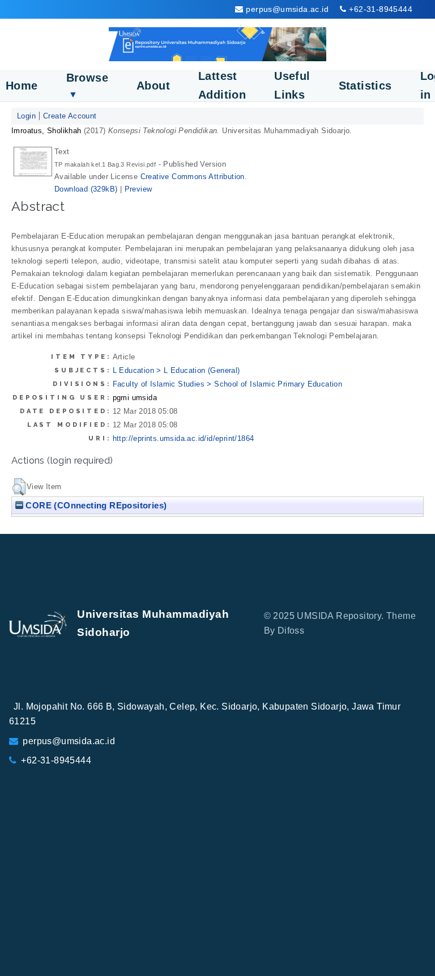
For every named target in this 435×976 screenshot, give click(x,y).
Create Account (70, 116)
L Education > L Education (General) (176, 370)
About (153, 85)
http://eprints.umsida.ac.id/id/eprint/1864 (183, 438)
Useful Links (292, 85)
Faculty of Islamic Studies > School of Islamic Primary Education (228, 384)
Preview (138, 189)
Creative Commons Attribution (192, 176)
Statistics (365, 85)
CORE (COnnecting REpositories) (95, 505)
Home (22, 85)
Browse (87, 85)
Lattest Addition (222, 85)
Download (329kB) (85, 189)
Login (26, 116)
